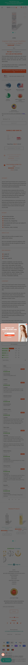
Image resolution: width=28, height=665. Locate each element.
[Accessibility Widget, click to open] (2, 654)
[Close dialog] (26, 324)
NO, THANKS (9, 337)
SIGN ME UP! (9, 335)
